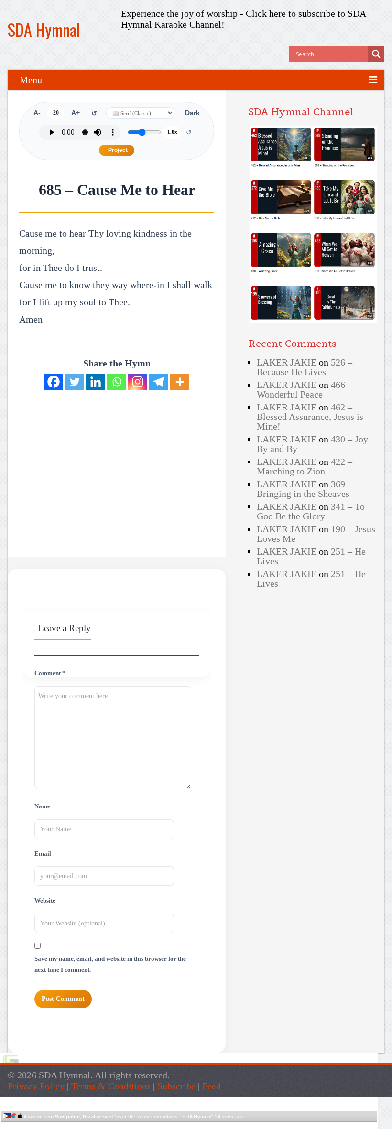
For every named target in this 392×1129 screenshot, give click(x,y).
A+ (75, 113)
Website (44, 900)
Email (42, 853)
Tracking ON (215, 1125)
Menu (31, 80)
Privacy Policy (36, 1086)
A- (37, 113)
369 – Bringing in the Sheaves (304, 489)
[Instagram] (137, 382)
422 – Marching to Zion (304, 466)
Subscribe (176, 1086)
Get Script (160, 1125)
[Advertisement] (99, 458)
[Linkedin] (95, 382)
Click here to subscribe (290, 13)
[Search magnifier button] (376, 54)
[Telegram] (158, 382)
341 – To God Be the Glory (311, 511)
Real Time (186, 1125)
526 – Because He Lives (304, 367)
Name (42, 806)
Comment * (49, 673)
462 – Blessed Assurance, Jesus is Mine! (310, 416)
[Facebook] (53, 382)
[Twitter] (74, 382)
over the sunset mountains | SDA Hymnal (163, 1116)
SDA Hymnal (44, 29)
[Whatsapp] (116, 382)
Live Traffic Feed (189, 1101)
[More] (179, 382)
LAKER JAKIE (286, 362)
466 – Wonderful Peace (304, 389)
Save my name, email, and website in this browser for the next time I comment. (110, 964)
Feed (211, 1086)
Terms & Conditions (111, 1086)
